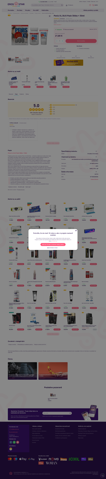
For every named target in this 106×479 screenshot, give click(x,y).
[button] (53, 247)
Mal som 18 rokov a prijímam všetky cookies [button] (53, 244)
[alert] (53, 239)
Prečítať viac (54, 241)
